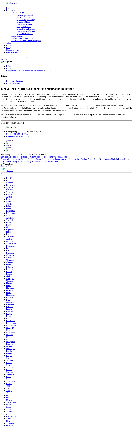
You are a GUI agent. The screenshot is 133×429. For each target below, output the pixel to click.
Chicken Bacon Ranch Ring (92, 159)
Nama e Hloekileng (25, 15)
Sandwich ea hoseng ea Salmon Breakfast (18, 159)
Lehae (8, 8)
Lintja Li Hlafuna (24, 26)
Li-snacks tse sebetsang (26, 31)
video (8, 43)
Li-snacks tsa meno (24, 24)
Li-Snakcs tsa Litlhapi (26, 29)
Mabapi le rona (12, 50)
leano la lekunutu (49, 157)
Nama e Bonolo (23, 17)
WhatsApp (11, 170)
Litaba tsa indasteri (14, 83)
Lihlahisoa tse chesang (10, 157)
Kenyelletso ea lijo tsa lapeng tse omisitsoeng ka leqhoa (29, 71)
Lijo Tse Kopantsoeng (26, 19)
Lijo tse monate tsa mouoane (23, 38)
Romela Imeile (7, 166)
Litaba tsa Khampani (14, 81)
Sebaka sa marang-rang (30, 157)
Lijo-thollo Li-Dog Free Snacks (45, 161)
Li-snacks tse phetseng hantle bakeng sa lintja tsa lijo (57, 159)
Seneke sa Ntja (17, 12)
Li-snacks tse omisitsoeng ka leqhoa (26, 40)
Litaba (8, 45)
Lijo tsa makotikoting (25, 33)
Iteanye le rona (12, 52)
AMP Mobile (63, 157)
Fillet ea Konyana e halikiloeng (18, 161)
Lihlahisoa (10, 10)
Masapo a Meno (23, 22)
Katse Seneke (17, 36)
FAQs (8, 47)
